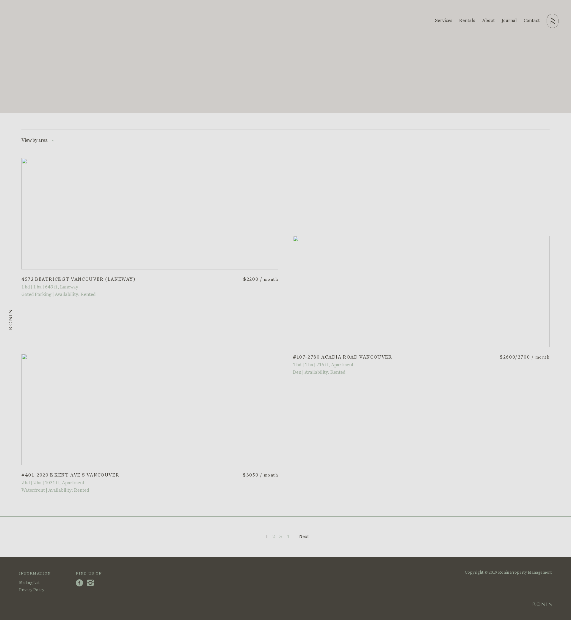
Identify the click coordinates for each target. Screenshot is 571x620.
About (488, 20)
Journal (509, 20)
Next (304, 536)
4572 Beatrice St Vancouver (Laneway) (78, 279)
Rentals (467, 20)
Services (443, 20)
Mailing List (29, 583)
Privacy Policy (31, 590)
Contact (532, 20)
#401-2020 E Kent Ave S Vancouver (70, 475)
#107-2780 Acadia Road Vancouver (342, 357)
